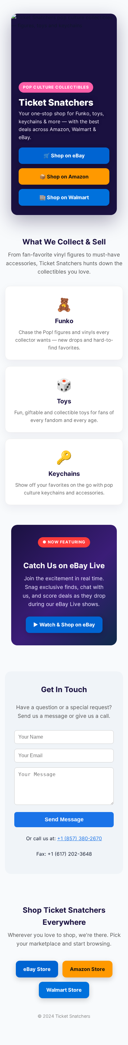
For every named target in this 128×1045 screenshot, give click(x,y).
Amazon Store (87, 969)
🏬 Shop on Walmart (64, 197)
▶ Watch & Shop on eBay (64, 624)
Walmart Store (64, 990)
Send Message (64, 819)
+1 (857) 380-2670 (79, 838)
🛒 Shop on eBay (64, 155)
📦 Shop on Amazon (64, 176)
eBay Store (37, 969)
